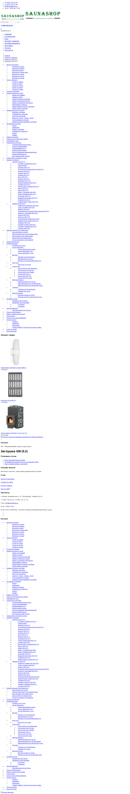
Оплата (8, 48)
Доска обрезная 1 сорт (26, 253)
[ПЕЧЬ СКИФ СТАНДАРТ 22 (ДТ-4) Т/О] (15, 431)
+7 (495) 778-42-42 (11, 2)
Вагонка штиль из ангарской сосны (30, 297)
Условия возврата (12, 43)
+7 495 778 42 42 (7, 25)
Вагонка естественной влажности (29, 261)
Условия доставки (7, 482)
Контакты (9, 50)
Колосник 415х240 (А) (8, 400)
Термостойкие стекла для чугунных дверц (26, 327)
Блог (6, 39)
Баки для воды (11, 331)
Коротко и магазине (7, 479)
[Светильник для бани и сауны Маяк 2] (15, 366)
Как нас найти (5, 489)
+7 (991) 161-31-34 (11, 4)
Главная (8, 34)
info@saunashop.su (11, 6)
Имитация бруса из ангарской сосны (30, 285)
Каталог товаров (12, 41)
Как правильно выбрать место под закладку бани (21, 462)
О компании (10, 36)
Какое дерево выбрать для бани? (16, 464)
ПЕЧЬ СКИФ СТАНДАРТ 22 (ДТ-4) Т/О (14, 433)
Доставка (9, 45)
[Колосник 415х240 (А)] (15, 398)
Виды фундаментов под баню (15, 460)
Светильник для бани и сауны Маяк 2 (13, 368)
